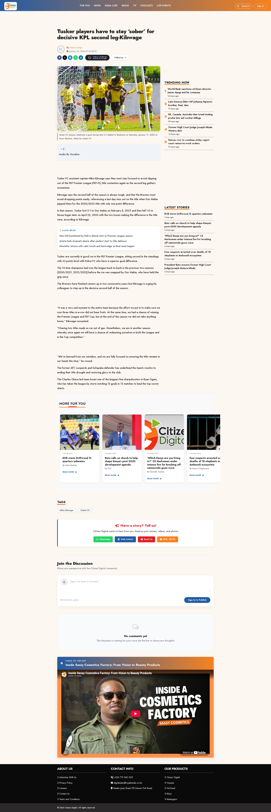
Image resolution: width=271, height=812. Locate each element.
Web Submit (127, 539)
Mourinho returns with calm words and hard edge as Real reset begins (96, 246)
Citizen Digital (173, 777)
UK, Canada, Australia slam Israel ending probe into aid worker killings (190, 116)
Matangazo (172, 799)
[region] (139, 449)
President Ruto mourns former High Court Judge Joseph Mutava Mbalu (187, 266)
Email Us (148, 539)
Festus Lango (76, 47)
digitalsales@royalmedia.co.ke (128, 782)
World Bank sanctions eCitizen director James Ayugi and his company (189, 90)
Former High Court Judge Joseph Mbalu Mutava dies (190, 129)
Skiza (169, 793)
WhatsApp (104, 539)
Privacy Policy (65, 782)
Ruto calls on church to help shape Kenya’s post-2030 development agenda (187, 224)
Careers (63, 788)
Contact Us (64, 793)
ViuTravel (171, 788)
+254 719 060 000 (123, 777)
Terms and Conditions (69, 799)
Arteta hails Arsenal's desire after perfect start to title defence (93, 241)
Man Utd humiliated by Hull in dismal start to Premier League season (96, 235)
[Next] (219, 449)
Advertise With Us (67, 777)
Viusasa (170, 782)
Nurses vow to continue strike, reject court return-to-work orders (188, 141)
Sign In (260, 6)
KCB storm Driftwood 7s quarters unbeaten (188, 213)
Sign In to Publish (197, 599)
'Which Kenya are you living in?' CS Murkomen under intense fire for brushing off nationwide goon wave (187, 239)
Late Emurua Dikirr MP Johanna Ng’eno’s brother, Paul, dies (190, 103)
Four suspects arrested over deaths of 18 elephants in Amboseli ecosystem (187, 253)
